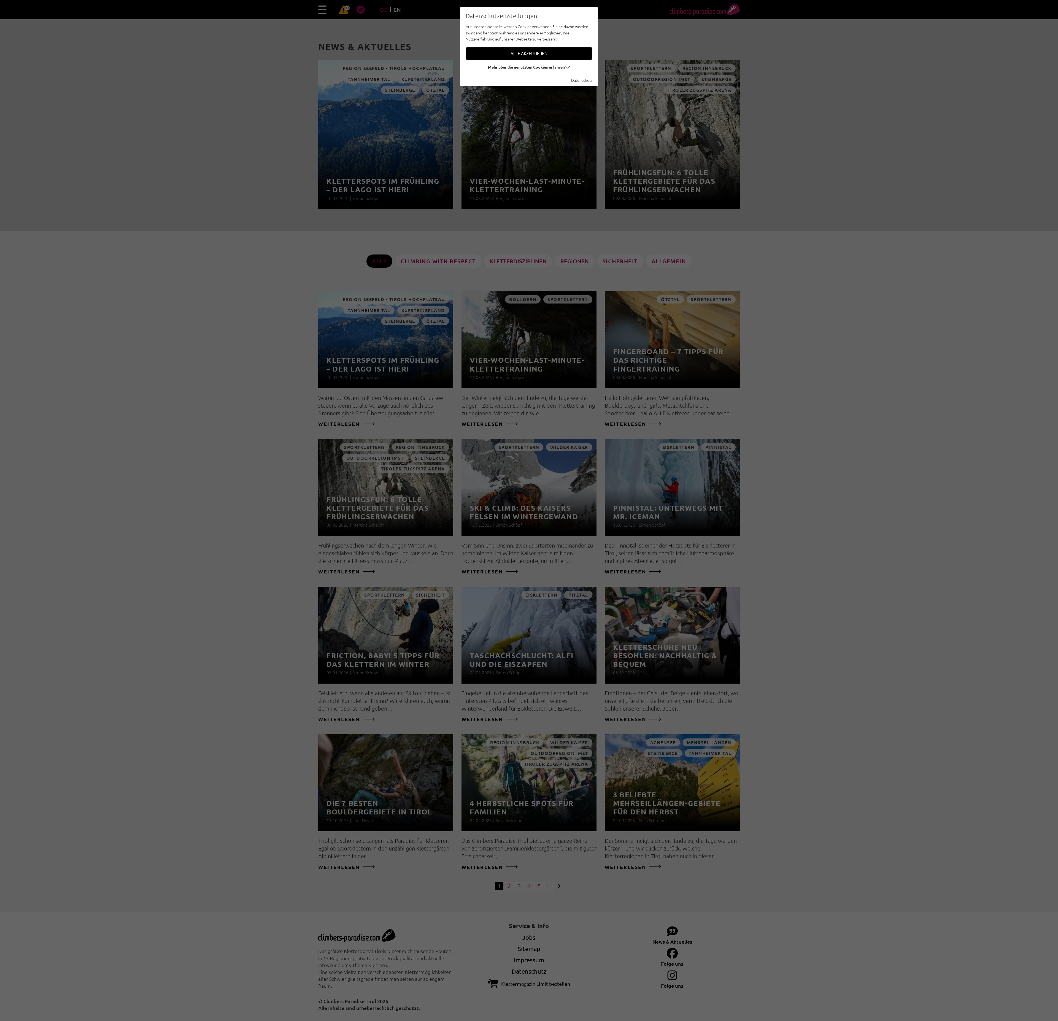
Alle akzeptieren (529, 53)
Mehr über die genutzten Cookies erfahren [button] (526, 66)
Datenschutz (581, 80)
